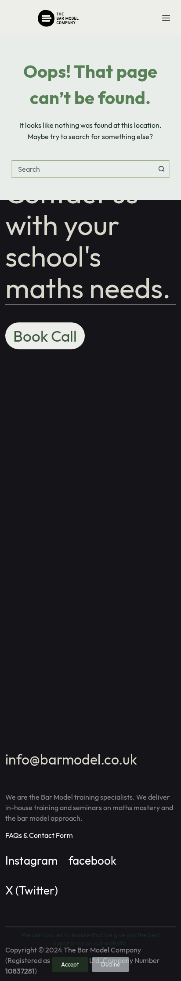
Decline (110, 964)
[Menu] (166, 18)
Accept (70, 964)
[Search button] (161, 169)
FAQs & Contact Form (39, 835)
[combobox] (82, 169)
